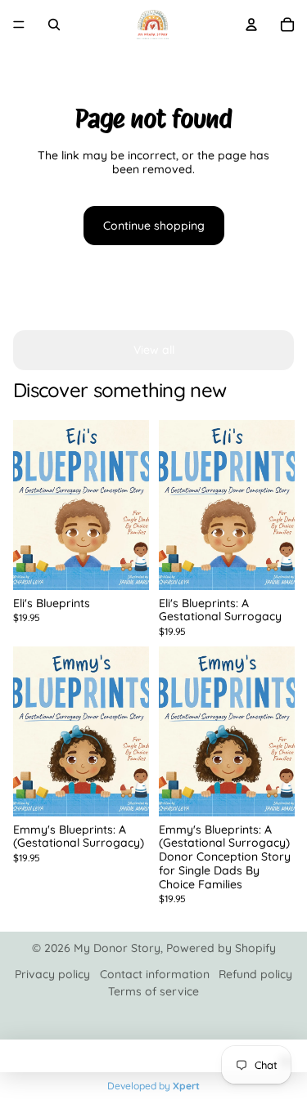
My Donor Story (117, 948)
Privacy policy (52, 974)
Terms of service (153, 991)
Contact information (155, 974)
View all (153, 349)
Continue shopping (154, 225)
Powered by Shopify (221, 948)
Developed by (153, 1086)
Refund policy (255, 974)
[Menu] (19, 24)
